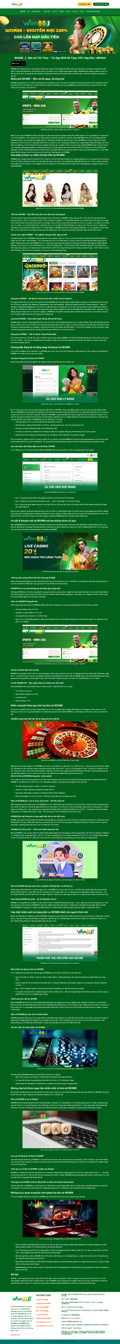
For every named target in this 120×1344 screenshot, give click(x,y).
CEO (28, 11)
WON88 (22, 11)
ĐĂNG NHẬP (36, 11)
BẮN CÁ (75, 11)
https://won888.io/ (74, 1318)
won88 (71, 1331)
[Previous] (4, 35)
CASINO (61, 11)
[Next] (115, 35)
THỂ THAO (47, 11)
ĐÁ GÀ (68, 11)
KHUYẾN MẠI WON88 (93, 11)
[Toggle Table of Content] (22, 63)
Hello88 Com (15, 1335)
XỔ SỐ (55, 11)
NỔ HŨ (82, 11)
